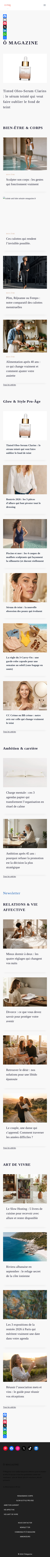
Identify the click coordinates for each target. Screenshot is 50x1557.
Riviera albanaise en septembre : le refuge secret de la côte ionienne (23, 1271)
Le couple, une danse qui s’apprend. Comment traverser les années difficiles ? (25, 1132)
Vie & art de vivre (11, 1514)
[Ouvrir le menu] (44, 5)
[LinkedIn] (25, 30)
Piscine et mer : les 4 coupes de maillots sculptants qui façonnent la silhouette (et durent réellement (25, 557)
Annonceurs (25, 1537)
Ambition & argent (11, 1505)
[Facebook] (25, 16)
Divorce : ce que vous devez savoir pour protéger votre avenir (23, 1016)
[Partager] (25, 37)
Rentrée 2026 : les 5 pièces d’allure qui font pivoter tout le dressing (23, 503)
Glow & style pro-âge (25, 1500)
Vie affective (9, 1510)
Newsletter (25, 1527)
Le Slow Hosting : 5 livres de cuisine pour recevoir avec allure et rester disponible (24, 1213)
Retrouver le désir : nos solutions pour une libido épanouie (21, 1074)
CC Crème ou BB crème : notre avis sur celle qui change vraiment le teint (25, 719)
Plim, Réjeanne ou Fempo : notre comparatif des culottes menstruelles (24, 302)
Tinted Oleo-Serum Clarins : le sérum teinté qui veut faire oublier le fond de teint (24, 99)
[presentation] (25, 153)
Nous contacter (25, 1523)
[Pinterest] (25, 23)
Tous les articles (9, 385)
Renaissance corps (25, 1496)
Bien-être (10, 174)
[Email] (25, 20)
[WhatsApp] (25, 34)
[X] (25, 27)
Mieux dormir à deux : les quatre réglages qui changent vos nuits (24, 958)
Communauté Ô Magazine (25, 1532)
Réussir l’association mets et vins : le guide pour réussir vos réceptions (24, 1392)
